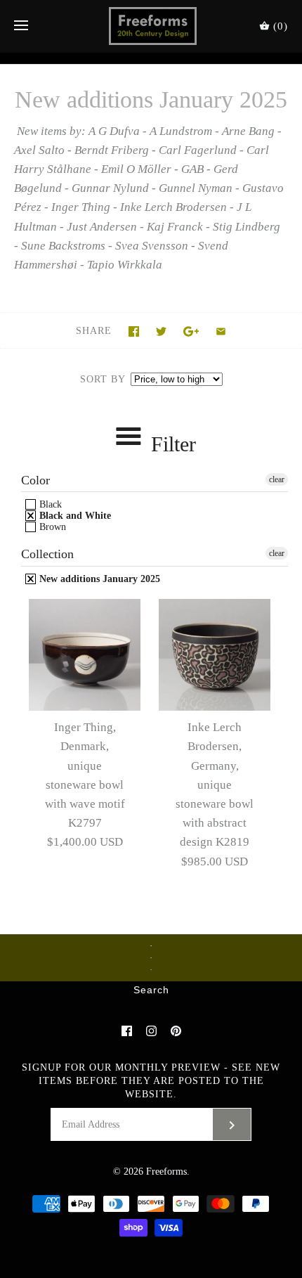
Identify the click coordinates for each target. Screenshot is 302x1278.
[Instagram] (151, 1031)
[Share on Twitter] (161, 331)
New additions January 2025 (98, 579)
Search (151, 990)
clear (276, 479)
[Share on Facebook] (134, 331)
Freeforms (166, 1171)
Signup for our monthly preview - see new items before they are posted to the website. (151, 1080)
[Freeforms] (151, 26)
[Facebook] (127, 1031)
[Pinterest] (176, 1031)
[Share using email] (221, 331)
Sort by (102, 379)
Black (49, 504)
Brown (51, 527)
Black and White (74, 515)
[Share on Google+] (191, 331)
